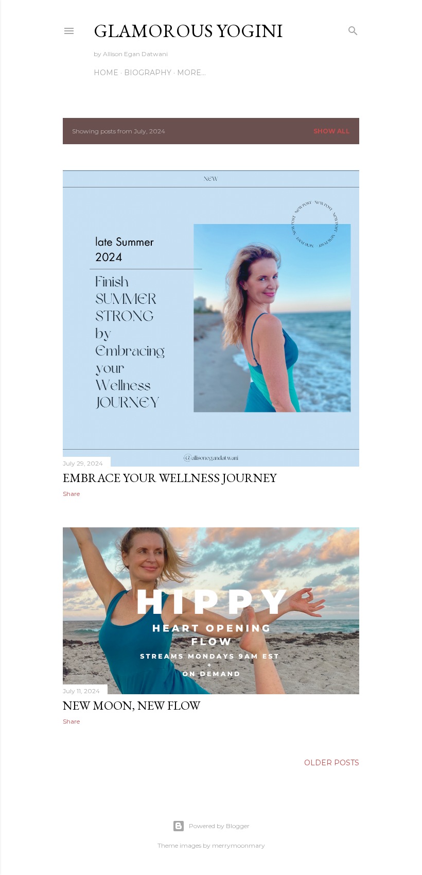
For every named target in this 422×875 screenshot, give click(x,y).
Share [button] (71, 493)
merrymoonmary (238, 845)
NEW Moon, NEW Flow (131, 705)
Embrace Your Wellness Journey (169, 478)
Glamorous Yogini (188, 31)
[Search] (353, 29)
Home (106, 72)
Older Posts (331, 762)
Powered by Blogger (219, 826)
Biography (147, 72)
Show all (331, 131)
